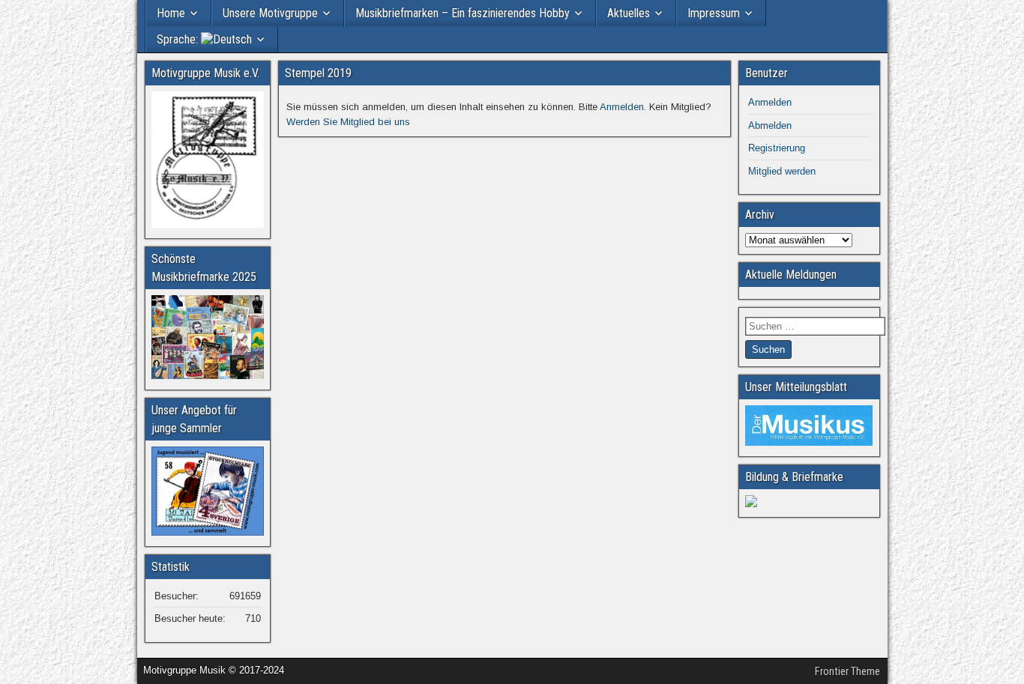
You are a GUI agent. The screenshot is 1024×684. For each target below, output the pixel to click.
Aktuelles (628, 13)
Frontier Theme (847, 671)
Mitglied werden (782, 171)
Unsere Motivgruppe (270, 13)
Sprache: (179, 39)
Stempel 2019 (318, 73)
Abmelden (770, 125)
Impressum (713, 13)
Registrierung (776, 148)
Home (171, 13)
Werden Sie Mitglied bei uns (348, 121)
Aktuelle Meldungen (791, 274)
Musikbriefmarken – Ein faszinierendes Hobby (462, 13)
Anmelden (622, 106)
